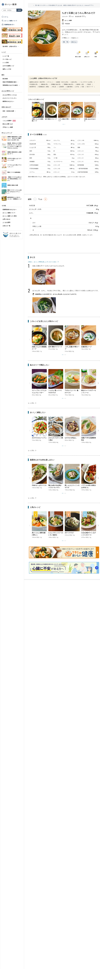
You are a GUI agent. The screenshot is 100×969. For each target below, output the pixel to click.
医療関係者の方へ (9, 24)
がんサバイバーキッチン (10, 98)
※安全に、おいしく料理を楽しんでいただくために (42, 262)
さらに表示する (64, 89)
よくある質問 (6, 222)
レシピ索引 (6, 62)
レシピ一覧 (6, 56)
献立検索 (5, 79)
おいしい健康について (10, 21)
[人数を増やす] (45, 199)
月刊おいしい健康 (8, 127)
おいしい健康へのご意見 (10, 216)
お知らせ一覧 (6, 226)
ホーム (6, 17)
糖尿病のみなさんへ (8, 101)
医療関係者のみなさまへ (10, 209)
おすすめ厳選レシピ (8, 66)
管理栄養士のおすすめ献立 (10, 85)
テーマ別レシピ (7, 59)
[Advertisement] (64, 67)
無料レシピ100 (7, 69)
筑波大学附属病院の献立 (10, 82)
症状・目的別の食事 (8, 111)
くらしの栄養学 (7, 120)
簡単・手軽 (65, 42)
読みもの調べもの (8, 124)
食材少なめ (74, 42)
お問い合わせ (6, 219)
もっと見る (31, 403)
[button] (63, 124)
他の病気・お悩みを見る (10, 46)
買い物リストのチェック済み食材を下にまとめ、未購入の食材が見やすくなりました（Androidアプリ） (64, 5)
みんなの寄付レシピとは (10, 95)
